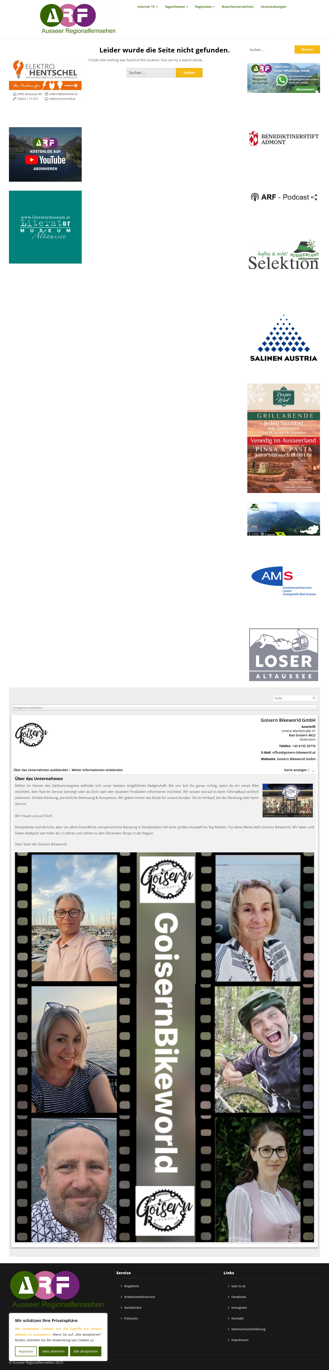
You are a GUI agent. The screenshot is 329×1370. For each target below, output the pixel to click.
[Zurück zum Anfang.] (313, 770)
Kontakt (237, 1318)
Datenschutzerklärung (248, 1329)
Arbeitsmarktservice (139, 1297)
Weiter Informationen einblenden (97, 770)
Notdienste (132, 1307)
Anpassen (26, 1351)
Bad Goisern (298, 735)
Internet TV (146, 6)
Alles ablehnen (53, 1351)
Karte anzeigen (295, 770)
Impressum (239, 1340)
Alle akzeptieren (86, 1351)
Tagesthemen (175, 6)
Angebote (131, 1286)
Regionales (203, 6)
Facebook (238, 1297)
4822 (312, 735)
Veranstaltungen (273, 6)
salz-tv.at (238, 1286)
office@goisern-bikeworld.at (294, 752)
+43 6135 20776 (304, 746)
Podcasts (131, 1318)
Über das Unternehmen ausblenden (40, 770)
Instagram (239, 1307)
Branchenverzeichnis (238, 6)
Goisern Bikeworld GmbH (296, 759)
